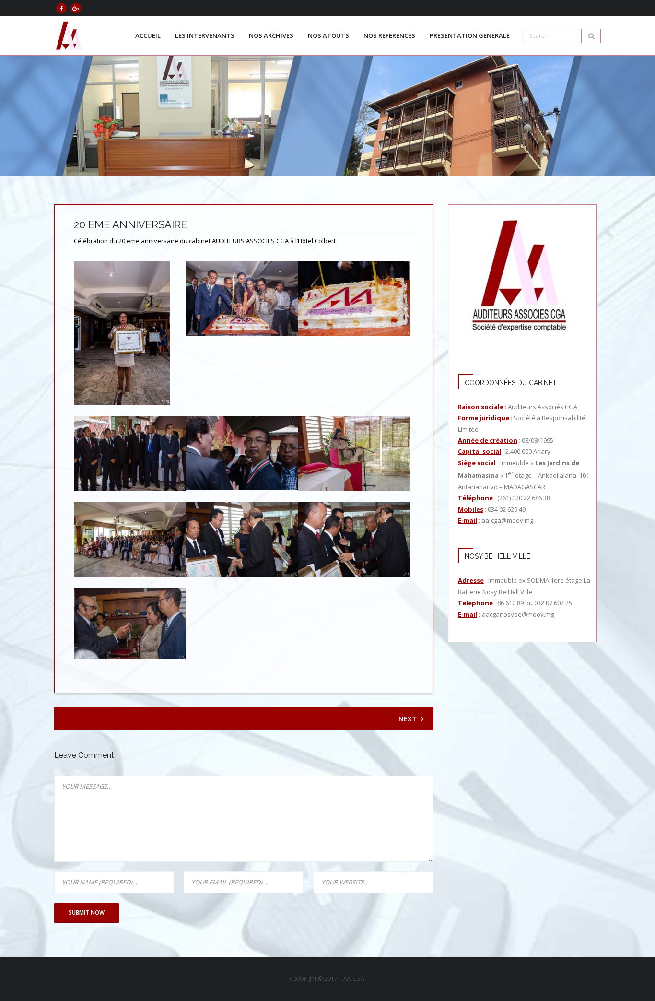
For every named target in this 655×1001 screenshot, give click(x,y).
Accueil (148, 35)
